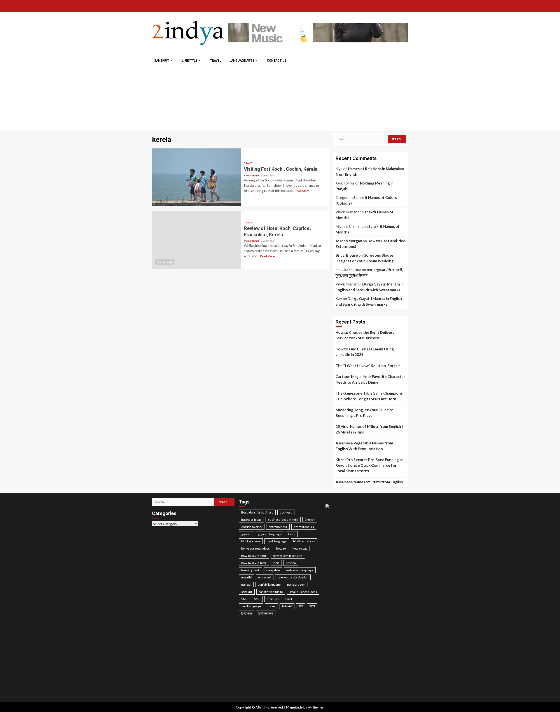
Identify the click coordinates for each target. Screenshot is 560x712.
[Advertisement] (280, 100)
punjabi (246, 584)
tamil (288, 599)
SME (257, 599)
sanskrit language (271, 592)
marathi (246, 577)
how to (281, 548)
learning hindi (250, 570)
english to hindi (251, 527)
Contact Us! (277, 60)
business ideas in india (283, 519)
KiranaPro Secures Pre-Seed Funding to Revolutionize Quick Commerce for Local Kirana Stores (370, 465)
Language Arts (241, 60)
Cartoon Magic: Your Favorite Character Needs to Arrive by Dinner (370, 379)
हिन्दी (312, 606)
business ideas (251, 519)
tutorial (287, 606)
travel (271, 606)
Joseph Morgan (349, 240)
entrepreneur (278, 527)
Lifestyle (189, 60)
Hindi (291, 534)
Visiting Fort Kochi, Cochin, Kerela (196, 177)
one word (264, 577)
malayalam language (299, 570)
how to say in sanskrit (288, 555)
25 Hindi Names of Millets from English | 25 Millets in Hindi (369, 429)
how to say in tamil (253, 563)
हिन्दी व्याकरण (265, 613)
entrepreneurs (304, 527)
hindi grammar (250, 541)
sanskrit (246, 592)
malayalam (273, 570)
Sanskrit (161, 60)
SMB (244, 599)
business (286, 512)
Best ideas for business (257, 512)
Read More (302, 191)
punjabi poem (296, 584)
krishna (291, 563)
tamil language (251, 606)
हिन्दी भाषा (246, 613)
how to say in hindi (253, 555)
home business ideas (255, 548)
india (276, 563)
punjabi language (269, 584)
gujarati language (270, 534)
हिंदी (301, 606)
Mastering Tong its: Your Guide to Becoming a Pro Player (365, 412)
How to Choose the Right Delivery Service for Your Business (365, 335)
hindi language (277, 541)
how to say (299, 548)
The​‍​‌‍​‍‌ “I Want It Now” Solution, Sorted (368, 365)
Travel (215, 60)
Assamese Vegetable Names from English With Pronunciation (364, 446)
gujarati (246, 534)
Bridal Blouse (347, 255)
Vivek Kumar (252, 175)
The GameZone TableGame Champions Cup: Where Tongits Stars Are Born (369, 396)
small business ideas (303, 592)
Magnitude (294, 707)
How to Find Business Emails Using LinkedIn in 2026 (365, 352)
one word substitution (293, 577)
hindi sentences (304, 541)
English (310, 519)
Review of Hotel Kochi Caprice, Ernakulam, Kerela (196, 240)
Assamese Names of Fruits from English (369, 482)
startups (273, 599)
